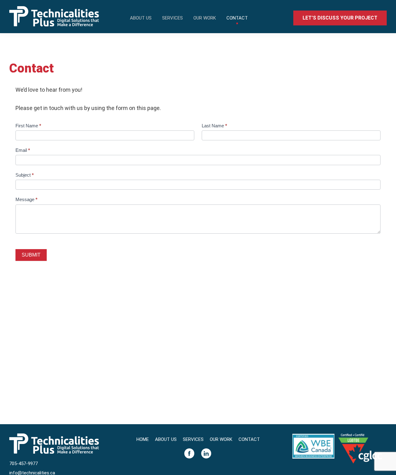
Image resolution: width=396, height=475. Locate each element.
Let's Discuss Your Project (340, 18)
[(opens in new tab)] (313, 434)
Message (26, 199)
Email (22, 150)
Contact (249, 439)
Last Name (214, 125)
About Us (166, 439)
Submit (31, 254)
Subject (24, 175)
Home (142, 439)
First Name (28, 125)
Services (193, 439)
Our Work (221, 439)
